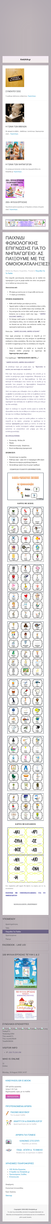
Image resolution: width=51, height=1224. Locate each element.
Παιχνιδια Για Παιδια (13, 932)
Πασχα (8, 939)
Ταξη (7, 928)
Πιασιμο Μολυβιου (20, 1112)
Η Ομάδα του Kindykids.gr (19, 1172)
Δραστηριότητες (12, 924)
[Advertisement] (25, 28)
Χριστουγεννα (11, 935)
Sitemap (9, 1195)
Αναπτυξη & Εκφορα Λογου (28, 1121)
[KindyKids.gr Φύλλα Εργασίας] (25, 223)
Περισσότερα (32, 96)
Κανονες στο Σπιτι (29, 1141)
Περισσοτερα (12, 1096)
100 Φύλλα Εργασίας (17, 1169)
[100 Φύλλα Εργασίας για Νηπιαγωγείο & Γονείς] (25, 973)
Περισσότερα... (18, 171)
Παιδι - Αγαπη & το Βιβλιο (30, 1150)
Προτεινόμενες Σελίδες (18, 1174)
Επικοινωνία (14, 1177)
